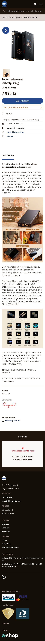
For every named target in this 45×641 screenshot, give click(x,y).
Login (4, 540)
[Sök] (4, 11)
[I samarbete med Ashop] (10, 635)
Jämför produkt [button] (12, 421)
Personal (6, 531)
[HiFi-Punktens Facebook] (4, 577)
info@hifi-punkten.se (11, 501)
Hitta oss (5, 528)
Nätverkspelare (30, 17)
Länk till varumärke (15, 132)
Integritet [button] (6, 544)
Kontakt (5, 524)
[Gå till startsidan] (4, 4)
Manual (10, 136)
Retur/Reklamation (10, 547)
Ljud (4, 17)
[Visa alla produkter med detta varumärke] (22, 405)
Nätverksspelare (14, 17)
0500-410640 (7, 497)
